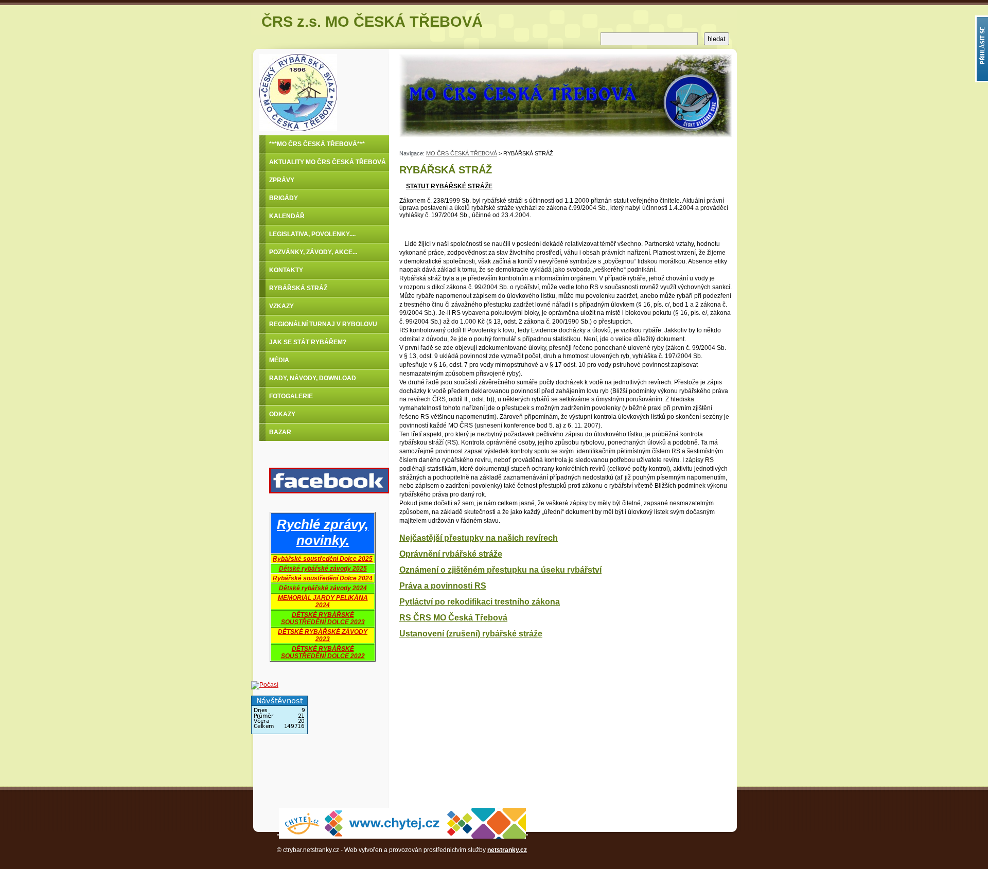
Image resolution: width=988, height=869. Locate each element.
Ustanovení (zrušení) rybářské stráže (470, 633)
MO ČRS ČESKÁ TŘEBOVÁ (461, 153)
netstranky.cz (507, 850)
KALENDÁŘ (287, 216)
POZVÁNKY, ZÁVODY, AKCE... (313, 252)
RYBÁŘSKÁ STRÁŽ (298, 288)
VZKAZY (281, 306)
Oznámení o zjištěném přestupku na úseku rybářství (500, 569)
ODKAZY (282, 414)
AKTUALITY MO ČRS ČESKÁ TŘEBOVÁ (327, 162)
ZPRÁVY (281, 180)
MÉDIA (279, 360)
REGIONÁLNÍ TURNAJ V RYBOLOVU (323, 324)
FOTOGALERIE (291, 396)
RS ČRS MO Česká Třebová (453, 617)
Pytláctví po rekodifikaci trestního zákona (479, 601)
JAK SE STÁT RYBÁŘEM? (307, 342)
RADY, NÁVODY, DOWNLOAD (312, 378)
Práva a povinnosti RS (442, 585)
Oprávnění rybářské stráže (450, 553)
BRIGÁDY (283, 198)
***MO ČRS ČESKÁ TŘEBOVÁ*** (317, 144)
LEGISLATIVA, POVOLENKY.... (312, 234)
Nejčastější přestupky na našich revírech (478, 538)
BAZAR (280, 432)
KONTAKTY (286, 270)
